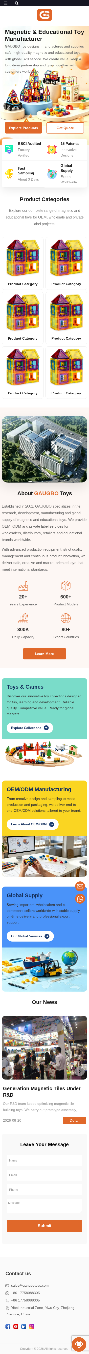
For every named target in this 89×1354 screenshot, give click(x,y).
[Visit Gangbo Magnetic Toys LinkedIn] (23, 1326)
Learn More (44, 654)
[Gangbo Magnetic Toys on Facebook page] (7, 1326)
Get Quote (65, 128)
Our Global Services (29, 936)
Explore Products (23, 128)
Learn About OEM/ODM (32, 824)
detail (74, 1120)
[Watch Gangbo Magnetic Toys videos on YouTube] (15, 1326)
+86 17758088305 (24, 1293)
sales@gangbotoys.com (29, 1285)
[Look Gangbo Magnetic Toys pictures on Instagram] (31, 1326)
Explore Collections (29, 728)
